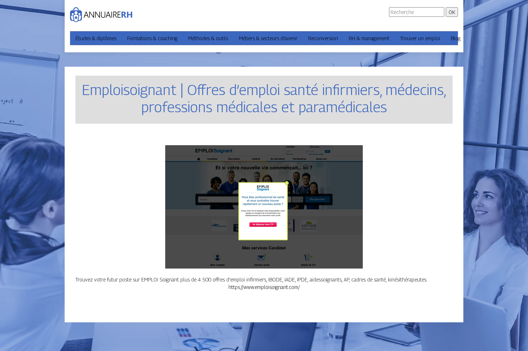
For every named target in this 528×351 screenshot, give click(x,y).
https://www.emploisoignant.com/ (264, 287)
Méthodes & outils (208, 38)
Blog (455, 38)
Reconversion (323, 38)
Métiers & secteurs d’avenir (268, 38)
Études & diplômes (95, 38)
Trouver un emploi (420, 38)
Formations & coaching (152, 38)
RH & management (369, 38)
